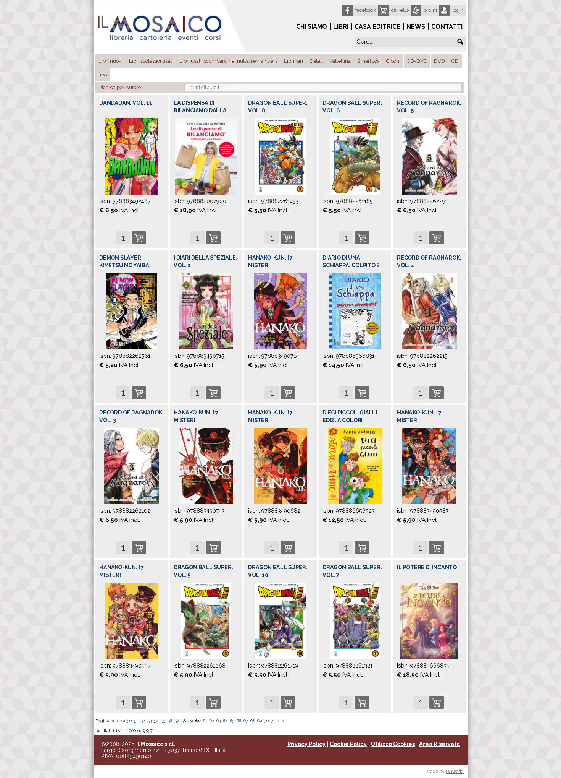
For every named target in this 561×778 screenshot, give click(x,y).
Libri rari (293, 61)
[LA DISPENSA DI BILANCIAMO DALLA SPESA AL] (206, 156)
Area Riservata (439, 744)
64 (225, 720)
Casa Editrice (377, 26)
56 (170, 720)
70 (266, 720)
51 (136, 720)
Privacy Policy (306, 744)
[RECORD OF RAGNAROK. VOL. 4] (429, 311)
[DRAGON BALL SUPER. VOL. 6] (355, 156)
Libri (340, 26)
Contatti (447, 26)
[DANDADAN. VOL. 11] (131, 156)
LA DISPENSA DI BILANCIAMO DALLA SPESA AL (200, 110)
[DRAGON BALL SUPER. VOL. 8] (280, 156)
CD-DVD (417, 61)
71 (273, 720)
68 (252, 720)
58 (183, 720)
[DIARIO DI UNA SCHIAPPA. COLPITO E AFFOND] (355, 311)
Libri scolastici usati (151, 61)
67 (245, 720)
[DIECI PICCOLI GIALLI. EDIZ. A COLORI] (355, 465)
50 (129, 720)
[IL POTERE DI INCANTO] (429, 620)
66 (239, 720)
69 (259, 720)
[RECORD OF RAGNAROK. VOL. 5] (429, 156)
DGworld (455, 771)
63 (218, 720)
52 (142, 720)
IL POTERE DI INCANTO (427, 567)
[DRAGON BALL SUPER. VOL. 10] (280, 620)
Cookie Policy (348, 744)
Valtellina (340, 61)
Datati (316, 61)
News (415, 26)
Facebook (365, 10)
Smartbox (368, 61)
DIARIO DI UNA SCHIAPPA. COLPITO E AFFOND (351, 265)
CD (455, 61)
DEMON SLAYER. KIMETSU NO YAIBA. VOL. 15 (125, 265)
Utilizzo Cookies (393, 744)
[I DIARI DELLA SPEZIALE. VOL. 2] (206, 311)
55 (163, 720)
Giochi (393, 61)
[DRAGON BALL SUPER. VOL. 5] (206, 620)
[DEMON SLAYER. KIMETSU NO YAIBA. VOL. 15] (131, 311)
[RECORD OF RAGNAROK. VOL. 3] (131, 465)
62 (212, 720)
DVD (439, 61)
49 (122, 720)
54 (156, 720)
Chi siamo (311, 26)
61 (205, 720)
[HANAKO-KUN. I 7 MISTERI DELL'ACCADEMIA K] (281, 311)
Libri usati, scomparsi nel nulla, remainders (228, 61)
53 (149, 720)
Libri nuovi (110, 61)
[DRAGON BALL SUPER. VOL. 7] (355, 620)
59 (190, 720)
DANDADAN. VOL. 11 (125, 103)
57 (176, 720)
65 (232, 720)
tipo (102, 75)
